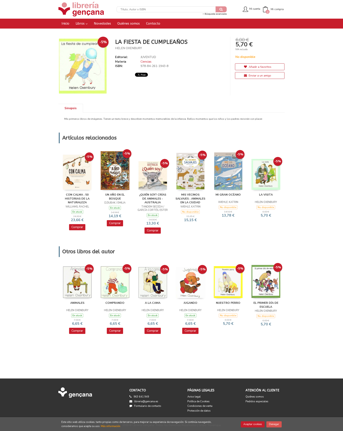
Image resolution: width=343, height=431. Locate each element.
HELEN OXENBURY (128, 48)
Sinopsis (71, 108)
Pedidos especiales (257, 401)
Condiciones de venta (199, 406)
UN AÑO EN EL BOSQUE (115, 197)
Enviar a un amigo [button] (259, 75)
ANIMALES (77, 303)
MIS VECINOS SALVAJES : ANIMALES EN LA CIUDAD (190, 198)
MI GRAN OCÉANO (228, 195)
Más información (110, 426)
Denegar (274, 424)
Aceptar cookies (252, 424)
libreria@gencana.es (146, 401)
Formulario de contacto (147, 406)
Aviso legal (194, 397)
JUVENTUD (148, 57)
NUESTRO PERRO (228, 303)
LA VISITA (266, 195)
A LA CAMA (152, 303)
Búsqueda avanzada (215, 13)
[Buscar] (221, 9)
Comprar (77, 227)
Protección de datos (199, 411)
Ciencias (146, 62)
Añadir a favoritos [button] (259, 67)
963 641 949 (141, 397)
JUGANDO (190, 303)
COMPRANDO (114, 303)
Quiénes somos (255, 397)
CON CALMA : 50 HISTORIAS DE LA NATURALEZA (77, 198)
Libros (81, 23)
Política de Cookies (198, 401)
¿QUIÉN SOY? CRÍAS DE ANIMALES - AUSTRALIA (152, 198)
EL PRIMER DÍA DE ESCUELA (265, 305)
